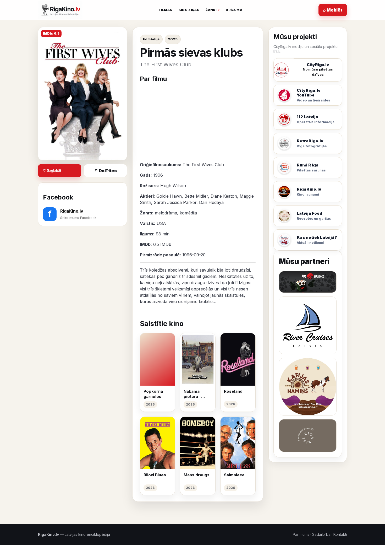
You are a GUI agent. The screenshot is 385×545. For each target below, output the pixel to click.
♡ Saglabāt (52, 171)
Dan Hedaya (211, 202)
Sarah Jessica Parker (175, 202)
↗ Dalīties (105, 170)
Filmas (165, 10)
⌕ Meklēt (332, 10)
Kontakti (340, 534)
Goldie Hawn (169, 196)
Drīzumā (234, 10)
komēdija (151, 39)
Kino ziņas (189, 10)
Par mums (301, 534)
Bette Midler (196, 196)
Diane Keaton (224, 196)
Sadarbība (321, 534)
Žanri (211, 10)
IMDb (165, 244)
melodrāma (166, 212)
